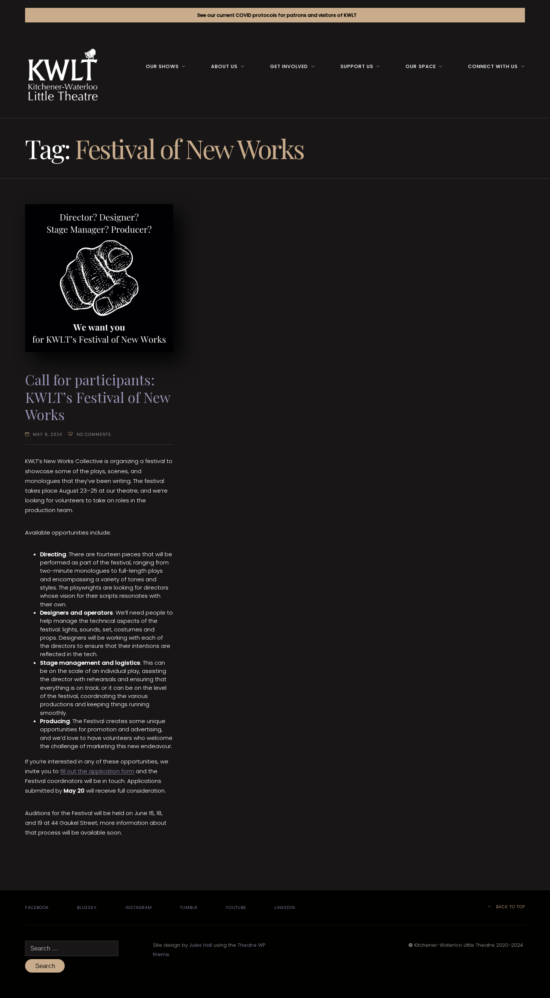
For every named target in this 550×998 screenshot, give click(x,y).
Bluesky (87, 907)
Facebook (37, 907)
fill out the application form (97, 771)
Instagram (138, 907)
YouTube (236, 907)
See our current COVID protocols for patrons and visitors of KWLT (277, 15)
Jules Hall (200, 945)
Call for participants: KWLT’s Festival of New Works (97, 396)
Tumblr (189, 907)
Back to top (510, 907)
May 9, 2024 (47, 434)
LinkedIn (284, 907)
